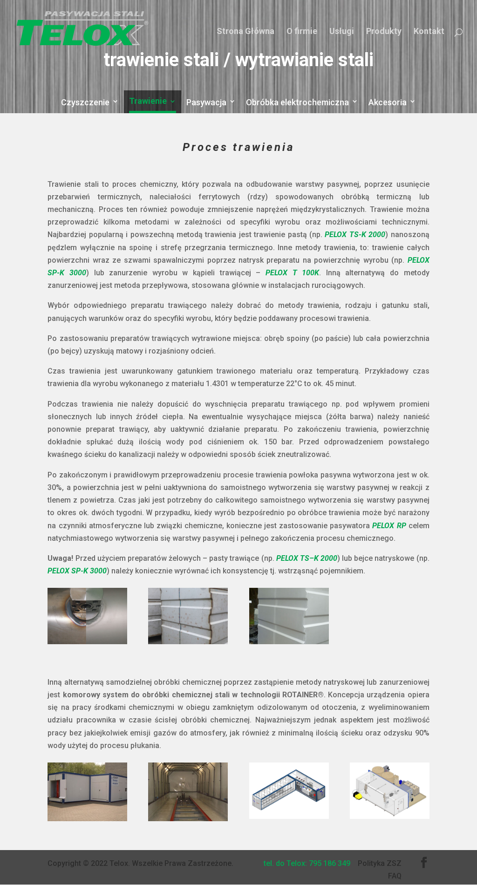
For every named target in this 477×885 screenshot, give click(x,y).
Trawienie (148, 102)
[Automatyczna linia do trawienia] (289, 816)
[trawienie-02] (188, 641)
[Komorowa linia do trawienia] (389, 816)
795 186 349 (329, 863)
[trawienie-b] (188, 818)
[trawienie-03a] (289, 641)
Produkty (384, 31)
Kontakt (429, 31)
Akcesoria (387, 102)
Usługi (341, 31)
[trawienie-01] (87, 641)
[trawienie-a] (87, 818)
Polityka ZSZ (380, 863)
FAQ (395, 875)
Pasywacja (206, 102)
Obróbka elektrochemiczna (297, 102)
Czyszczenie (85, 102)
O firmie (301, 31)
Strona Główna (245, 31)
